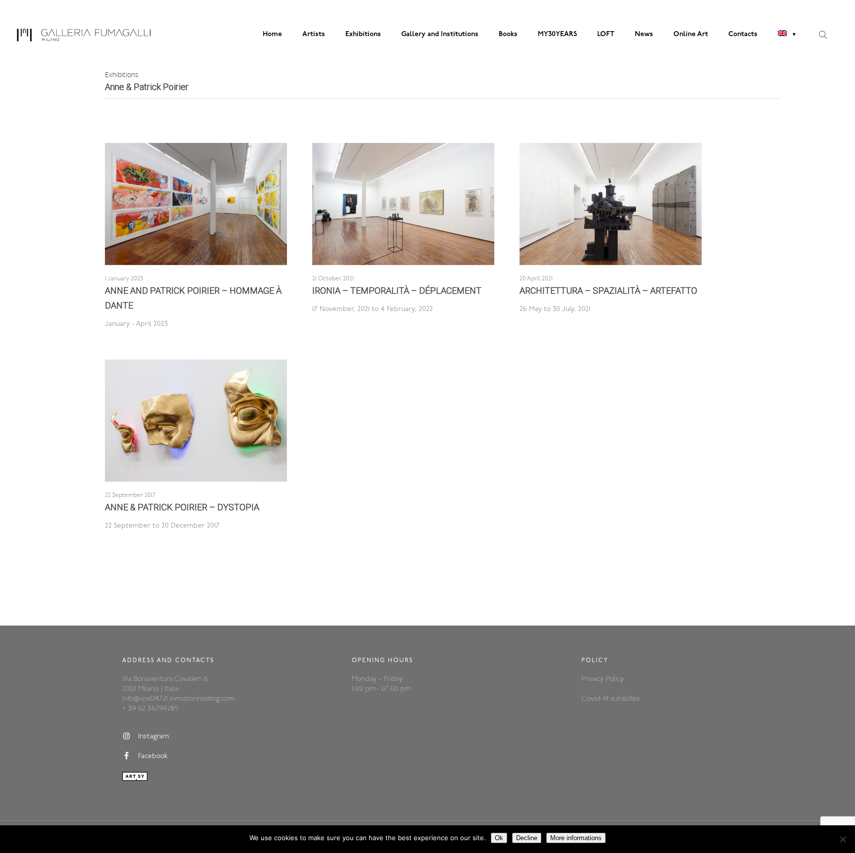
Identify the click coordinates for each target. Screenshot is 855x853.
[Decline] (843, 839)
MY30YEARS (557, 34)
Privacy (593, 679)
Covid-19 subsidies (610, 699)
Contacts (743, 34)
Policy (615, 679)
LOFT (606, 34)
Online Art (690, 34)
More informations (576, 838)
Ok (499, 838)
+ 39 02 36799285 (150, 709)
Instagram (153, 736)
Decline (526, 838)
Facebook (153, 756)
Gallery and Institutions (439, 34)
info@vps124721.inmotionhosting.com (178, 699)
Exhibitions (363, 34)
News (644, 34)
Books (508, 34)
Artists (313, 34)
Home (272, 34)
